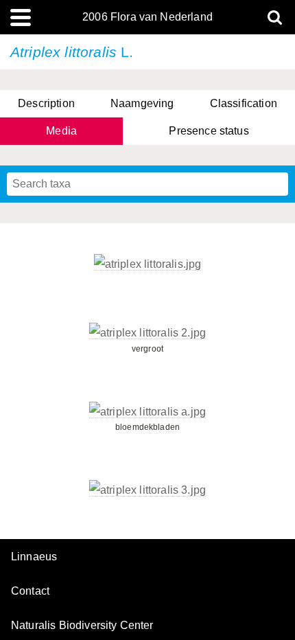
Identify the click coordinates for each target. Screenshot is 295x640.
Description (46, 103)
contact (30, 591)
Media (61, 131)
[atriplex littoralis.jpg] (148, 264)
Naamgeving (142, 103)
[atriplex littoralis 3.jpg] (147, 490)
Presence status (208, 131)
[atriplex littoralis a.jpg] (147, 412)
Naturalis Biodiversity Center (82, 625)
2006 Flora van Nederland (147, 17)
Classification (243, 103)
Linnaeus (34, 556)
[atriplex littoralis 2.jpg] (147, 333)
